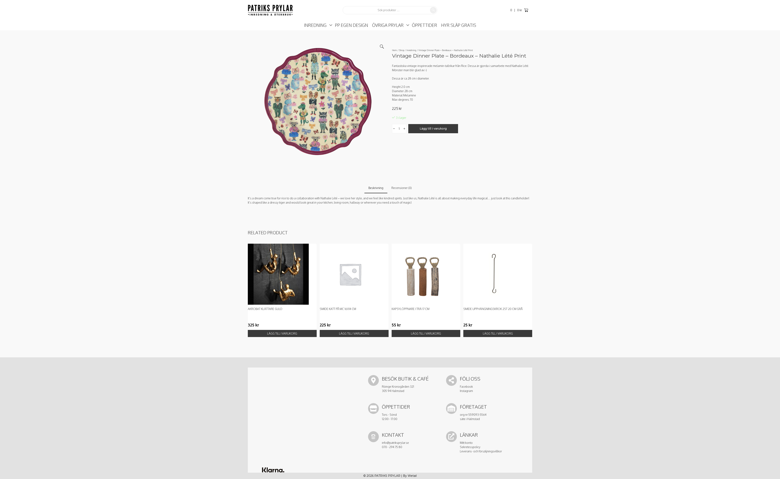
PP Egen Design (351, 25)
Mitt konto (466, 442)
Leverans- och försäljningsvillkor (481, 451)
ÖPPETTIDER (424, 25)
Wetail (412, 476)
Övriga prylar (388, 25)
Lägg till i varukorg (433, 128)
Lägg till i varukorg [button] (282, 333)
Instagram (466, 391)
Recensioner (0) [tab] (401, 188)
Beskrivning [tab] (375, 188)
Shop (401, 50)
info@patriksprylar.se (395, 442)
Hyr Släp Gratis (458, 25)
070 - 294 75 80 (392, 447)
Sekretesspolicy (470, 447)
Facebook (466, 386)
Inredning (315, 25)
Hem (394, 50)
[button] (382, 47)
